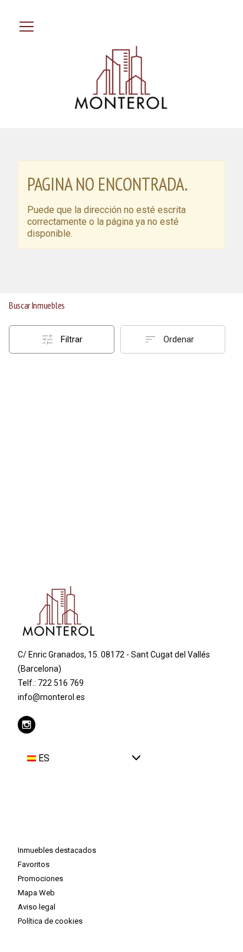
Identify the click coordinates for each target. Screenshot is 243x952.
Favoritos (34, 864)
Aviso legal (36, 906)
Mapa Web (36, 892)
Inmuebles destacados (57, 850)
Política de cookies (50, 921)
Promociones (40, 878)
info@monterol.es (51, 697)
